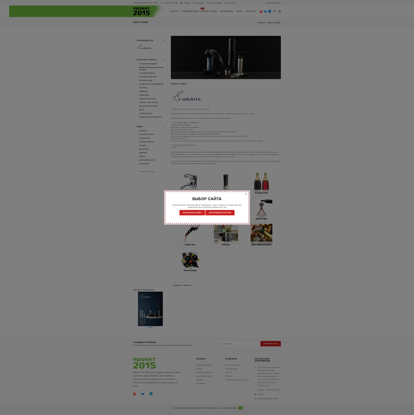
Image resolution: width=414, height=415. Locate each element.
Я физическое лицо (192, 213)
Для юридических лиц (220, 213)
